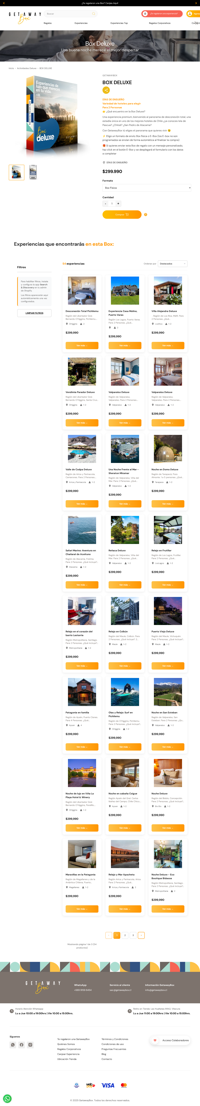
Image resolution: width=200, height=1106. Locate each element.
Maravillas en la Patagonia (80, 874)
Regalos (48, 23)
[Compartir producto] (106, 90)
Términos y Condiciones (115, 1039)
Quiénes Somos (66, 1044)
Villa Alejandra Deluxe (164, 311)
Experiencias (81, 23)
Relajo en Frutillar (161, 550)
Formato (107, 180)
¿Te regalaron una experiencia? (164, 13)
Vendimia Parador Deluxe (80, 392)
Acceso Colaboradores (175, 1040)
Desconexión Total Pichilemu (82, 311)
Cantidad (108, 197)
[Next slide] (196, 3)
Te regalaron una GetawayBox (73, 1039)
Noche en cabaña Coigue (123, 793)
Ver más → (82, 345)
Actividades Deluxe (26, 68)
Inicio (11, 68)
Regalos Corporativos (159, 23)
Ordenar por (150, 263)
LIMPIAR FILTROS (34, 313)
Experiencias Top (119, 23)
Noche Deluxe (160, 793)
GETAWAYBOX (109, 75)
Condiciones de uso (113, 1044)
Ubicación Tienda (66, 1059)
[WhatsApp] (13, 1045)
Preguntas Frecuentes (114, 1049)
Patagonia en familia (77, 712)
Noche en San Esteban (164, 712)
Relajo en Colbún (118, 631)
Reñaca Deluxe (117, 550)
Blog (104, 1054)
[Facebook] (21, 1045)
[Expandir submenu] (52, 23)
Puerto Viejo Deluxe (163, 631)
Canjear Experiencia (68, 1054)
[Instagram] (30, 1045)
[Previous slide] (4, 3)
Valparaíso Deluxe (119, 392)
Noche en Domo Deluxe (165, 469)
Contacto (107, 1059)
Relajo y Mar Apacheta (122, 874)
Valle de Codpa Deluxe (79, 469)
